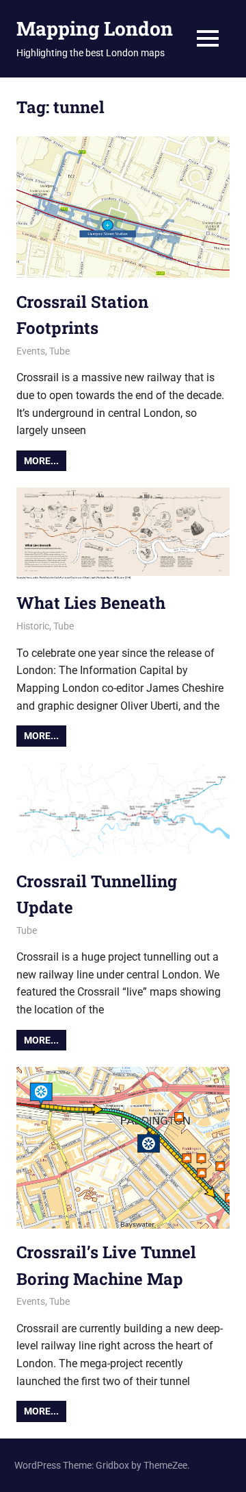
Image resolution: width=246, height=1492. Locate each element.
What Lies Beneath (90, 603)
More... (41, 460)
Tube (59, 351)
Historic (32, 626)
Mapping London (94, 28)
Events (30, 351)
